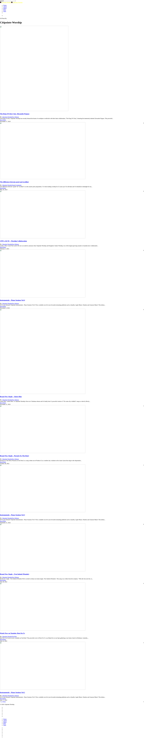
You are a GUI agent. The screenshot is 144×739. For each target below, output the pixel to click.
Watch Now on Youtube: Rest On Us (12, 633)
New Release (15, 117)
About (5, 720)
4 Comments (18, 185)
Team (13, 185)
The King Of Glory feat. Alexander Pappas (14, 114)
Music (5, 722)
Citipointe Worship (7, 117)
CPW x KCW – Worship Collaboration (13, 241)
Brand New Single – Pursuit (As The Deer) (14, 456)
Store (4, 725)
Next (4, 701)
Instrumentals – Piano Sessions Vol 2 (12, 692)
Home (5, 719)
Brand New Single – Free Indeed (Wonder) (14, 574)
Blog (4, 723)
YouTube (14, 636)
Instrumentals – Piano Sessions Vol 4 (12, 300)
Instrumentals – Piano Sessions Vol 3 (12, 515)
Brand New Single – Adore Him (11, 396)
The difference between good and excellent (14, 182)
